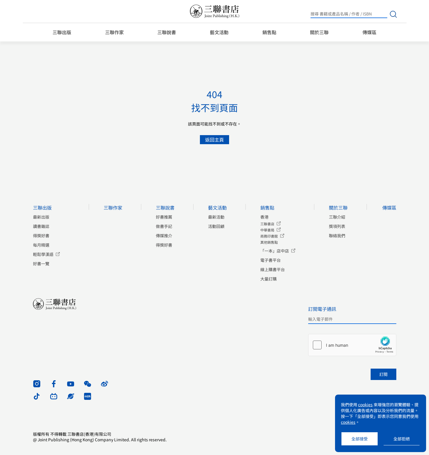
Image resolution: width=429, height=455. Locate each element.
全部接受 (359, 439)
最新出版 (41, 217)
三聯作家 (114, 32)
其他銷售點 (269, 242)
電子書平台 (270, 260)
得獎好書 (41, 235)
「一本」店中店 (274, 251)
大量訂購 (268, 279)
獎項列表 (337, 226)
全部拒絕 (401, 439)
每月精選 (41, 245)
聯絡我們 (337, 235)
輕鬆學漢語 (43, 254)
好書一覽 (41, 263)
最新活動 (216, 217)
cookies (365, 404)
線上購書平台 (272, 269)
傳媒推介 (164, 235)
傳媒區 (369, 32)
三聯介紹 (337, 217)
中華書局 (267, 229)
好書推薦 (164, 217)
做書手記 (164, 226)
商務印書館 (269, 235)
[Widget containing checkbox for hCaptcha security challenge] (352, 345)
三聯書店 (267, 223)
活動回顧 (216, 226)
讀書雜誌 (41, 226)
